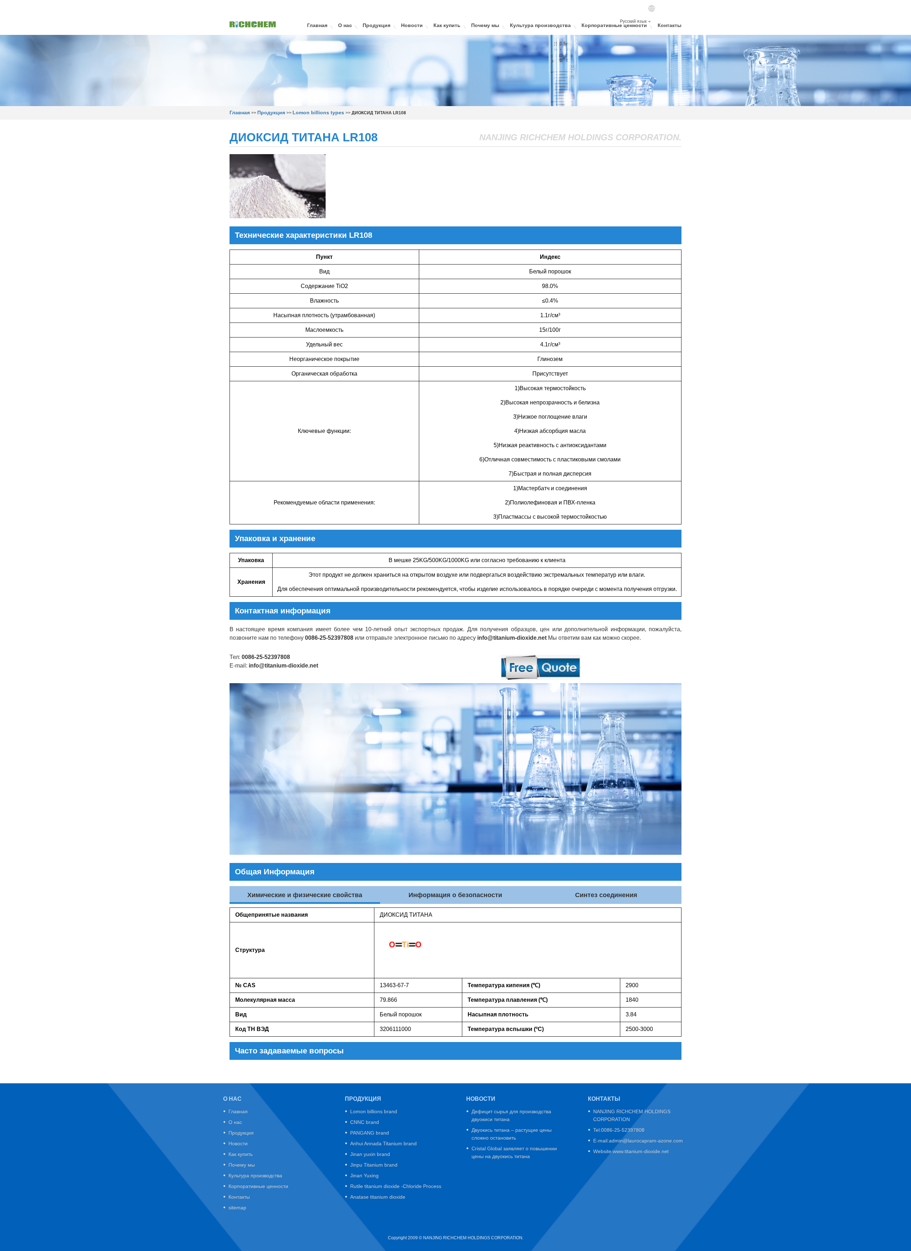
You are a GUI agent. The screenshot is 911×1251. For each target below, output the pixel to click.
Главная (317, 25)
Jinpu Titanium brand (373, 1165)
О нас (345, 25)
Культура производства (540, 25)
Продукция (376, 25)
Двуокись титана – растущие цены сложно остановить (512, 1134)
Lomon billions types (318, 112)
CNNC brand (364, 1122)
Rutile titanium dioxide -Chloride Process (395, 1186)
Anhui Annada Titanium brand (383, 1143)
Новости (412, 25)
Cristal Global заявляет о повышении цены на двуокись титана (514, 1152)
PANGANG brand (369, 1133)
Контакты (669, 25)
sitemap (237, 1207)
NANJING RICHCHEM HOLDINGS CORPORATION (631, 1115)
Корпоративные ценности (614, 25)
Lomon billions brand (373, 1111)
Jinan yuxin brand (370, 1154)
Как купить (446, 25)
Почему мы (485, 25)
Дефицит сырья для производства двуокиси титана (511, 1115)
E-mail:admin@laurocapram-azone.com (638, 1140)
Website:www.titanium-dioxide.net (631, 1151)
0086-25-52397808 (329, 638)
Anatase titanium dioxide (377, 1197)
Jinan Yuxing (364, 1175)
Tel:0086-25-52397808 (618, 1130)
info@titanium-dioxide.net (512, 638)
